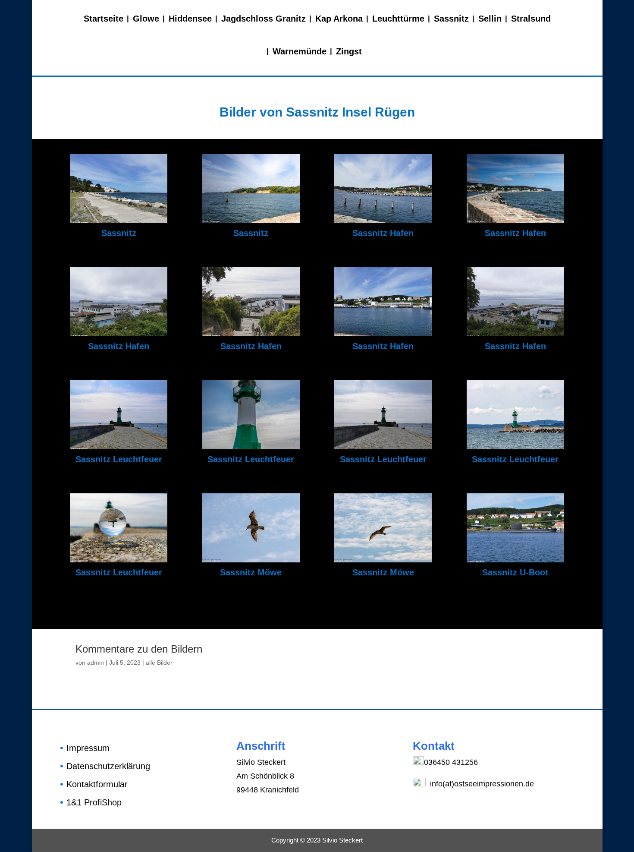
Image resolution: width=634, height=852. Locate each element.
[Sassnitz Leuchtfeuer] (118, 447)
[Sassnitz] (118, 221)
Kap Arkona (339, 18)
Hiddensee (190, 18)
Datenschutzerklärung (108, 766)
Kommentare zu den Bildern (138, 649)
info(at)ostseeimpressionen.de (481, 783)
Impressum (88, 748)
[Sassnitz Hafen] (383, 221)
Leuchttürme (398, 18)
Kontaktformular (97, 784)
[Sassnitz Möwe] (251, 560)
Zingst (349, 51)
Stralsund (531, 18)
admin (95, 662)
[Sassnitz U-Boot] (515, 560)
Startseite (103, 18)
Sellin (490, 18)
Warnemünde (299, 51)
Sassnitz (451, 18)
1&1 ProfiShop (94, 802)
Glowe (146, 18)
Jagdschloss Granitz (263, 18)
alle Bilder (159, 662)
